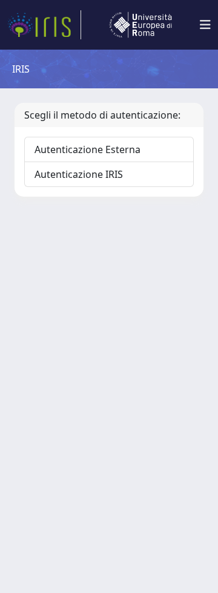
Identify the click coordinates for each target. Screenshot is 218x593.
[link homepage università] (140, 24)
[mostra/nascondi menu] (205, 25)
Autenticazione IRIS (79, 174)
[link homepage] (44, 24)
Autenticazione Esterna (87, 149)
